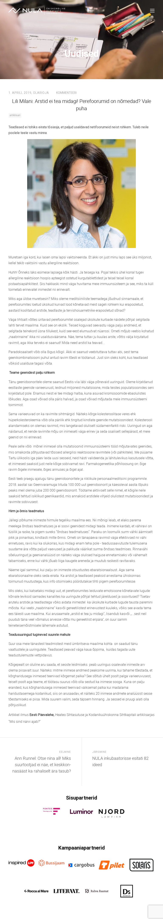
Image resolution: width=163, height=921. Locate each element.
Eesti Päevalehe (42, 715)
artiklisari (15, 115)
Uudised (81, 53)
